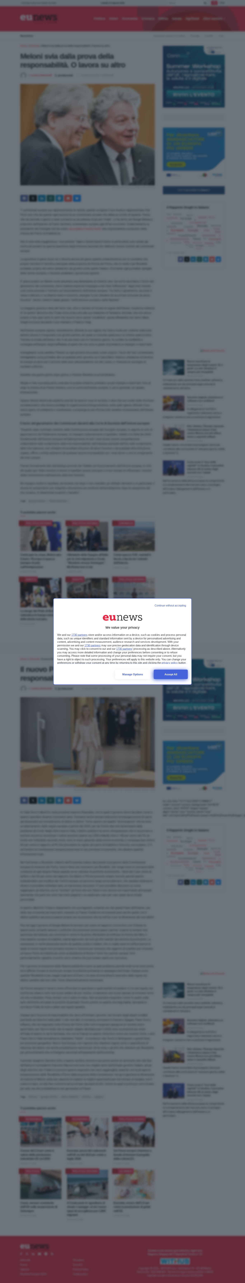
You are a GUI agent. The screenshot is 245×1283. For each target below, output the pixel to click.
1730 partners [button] (79, 634)
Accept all (170, 674)
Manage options (132, 674)
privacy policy (170, 662)
